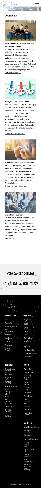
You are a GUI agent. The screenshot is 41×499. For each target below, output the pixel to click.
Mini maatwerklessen (28, 460)
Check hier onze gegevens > (15, 186)
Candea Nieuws (26, 383)
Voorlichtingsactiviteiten (28, 427)
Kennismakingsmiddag (28, 439)
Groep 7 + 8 (28, 423)
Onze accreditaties (8, 330)
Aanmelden (27, 369)
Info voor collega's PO (27, 455)
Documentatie (8, 345)
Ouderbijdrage (28, 372)
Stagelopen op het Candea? (8, 339)
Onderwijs (27, 315)
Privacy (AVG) (26, 388)
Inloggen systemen (8, 416)
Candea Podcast (7, 349)
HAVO (26, 331)
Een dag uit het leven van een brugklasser (27, 433)
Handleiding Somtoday (8, 411)
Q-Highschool (27, 345)
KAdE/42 (16, 484)
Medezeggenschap (8, 326)
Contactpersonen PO (28, 450)
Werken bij (8, 335)
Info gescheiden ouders (27, 401)
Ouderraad (27, 393)
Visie (6, 319)
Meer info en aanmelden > (15, 134)
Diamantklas (28, 356)
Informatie (27, 410)
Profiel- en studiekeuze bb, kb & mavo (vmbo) (8, 393)
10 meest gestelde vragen (26, 444)
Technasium (28, 338)
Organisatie (8, 323)
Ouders (26, 365)
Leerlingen (8, 365)
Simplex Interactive (27, 484)
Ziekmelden (27, 406)
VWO (25, 335)
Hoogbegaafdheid (28, 350)
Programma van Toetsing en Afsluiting (8, 380)
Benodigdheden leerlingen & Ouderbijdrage (8, 371)
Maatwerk (27, 341)
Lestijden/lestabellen (28, 353)
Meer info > (9, 238)
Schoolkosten (28, 396)
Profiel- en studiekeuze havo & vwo (8, 401)
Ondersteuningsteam (8, 386)
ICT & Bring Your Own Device (27, 377)
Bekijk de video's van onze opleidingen (27, 467)
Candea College (9, 3)
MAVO (26, 328)
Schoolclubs (8, 406)
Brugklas (27, 319)
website (20, 484)
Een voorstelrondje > (13, 72)
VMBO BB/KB (26, 323)
